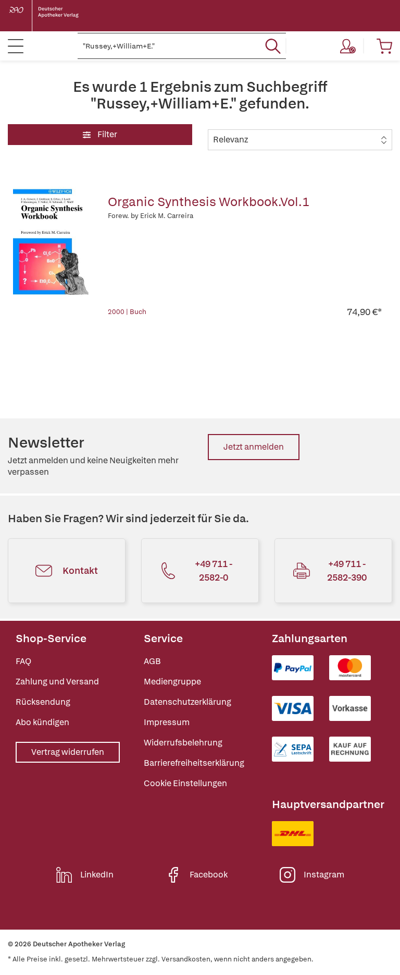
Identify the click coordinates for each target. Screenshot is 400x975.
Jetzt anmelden (253, 446)
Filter (106, 134)
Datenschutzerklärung (187, 701)
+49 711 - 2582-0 (213, 570)
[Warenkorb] (384, 46)
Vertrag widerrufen (67, 752)
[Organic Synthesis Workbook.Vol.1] (52, 252)
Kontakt (80, 570)
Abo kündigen (42, 722)
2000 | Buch (127, 311)
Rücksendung (43, 701)
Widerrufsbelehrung (183, 742)
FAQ (23, 661)
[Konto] (348, 46)
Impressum (167, 722)
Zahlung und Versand (57, 681)
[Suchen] (273, 46)
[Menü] (15, 46)
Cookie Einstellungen (185, 783)
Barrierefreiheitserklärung (194, 762)
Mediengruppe (172, 681)
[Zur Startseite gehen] (52, 15)
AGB (152, 661)
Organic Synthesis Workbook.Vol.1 (208, 202)
